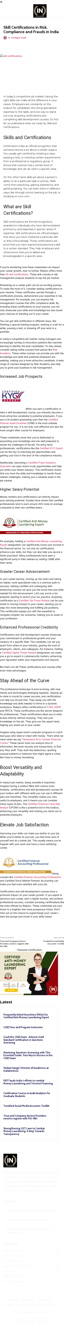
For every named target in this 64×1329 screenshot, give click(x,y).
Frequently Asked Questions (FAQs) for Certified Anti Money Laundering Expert (26, 1016)
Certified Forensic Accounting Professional (37, 877)
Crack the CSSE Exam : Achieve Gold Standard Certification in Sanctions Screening (23, 1039)
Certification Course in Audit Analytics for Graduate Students (26, 1095)
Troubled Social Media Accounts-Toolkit (53, 942)
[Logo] (32, 1160)
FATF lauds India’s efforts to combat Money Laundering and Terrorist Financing (28, 1082)
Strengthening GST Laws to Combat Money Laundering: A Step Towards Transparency (24, 1131)
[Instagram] (24, 1321)
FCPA (50, 707)
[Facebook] (17, 45)
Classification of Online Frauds (26, 1220)
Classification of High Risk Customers (31, 1211)
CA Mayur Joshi (18, 38)
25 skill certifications (17, 274)
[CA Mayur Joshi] (5, 37)
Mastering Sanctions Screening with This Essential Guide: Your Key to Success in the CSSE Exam (28, 1055)
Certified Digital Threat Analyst (19, 652)
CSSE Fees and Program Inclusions (23, 1027)
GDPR (57, 707)
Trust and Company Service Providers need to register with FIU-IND (14, 944)
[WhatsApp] (33, 45)
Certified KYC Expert (51, 448)
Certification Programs (19, 23)
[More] (49, 45)
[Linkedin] (41, 45)
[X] (25, 45)
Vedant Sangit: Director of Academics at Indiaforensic (26, 1069)
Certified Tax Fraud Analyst (34, 600)
